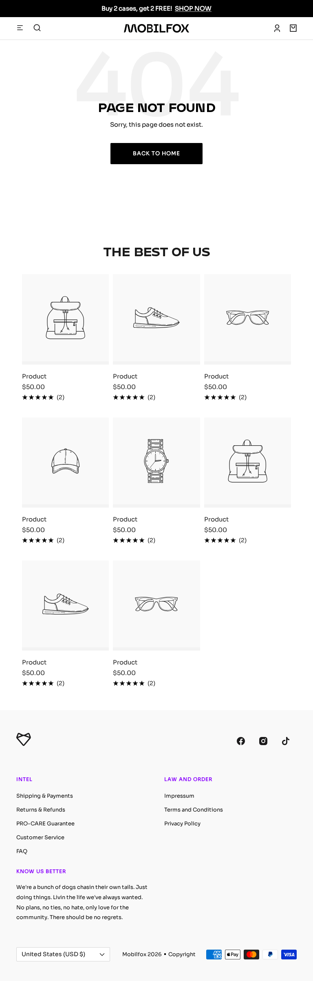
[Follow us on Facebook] (240, 741)
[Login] (277, 28)
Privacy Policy (182, 823)
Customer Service (40, 837)
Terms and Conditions (193, 809)
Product (34, 376)
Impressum (179, 795)
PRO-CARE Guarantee (45, 823)
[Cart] (293, 28)
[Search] (37, 28)
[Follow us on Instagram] (263, 741)
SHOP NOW (193, 8)
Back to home (156, 153)
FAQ (21, 851)
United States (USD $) (53, 954)
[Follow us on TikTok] (285, 741)
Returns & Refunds (40, 809)
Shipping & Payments (44, 795)
